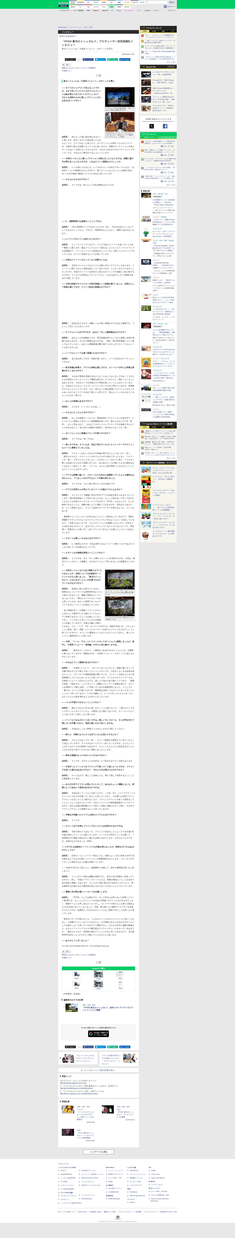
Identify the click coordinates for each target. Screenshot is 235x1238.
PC (112, 10)
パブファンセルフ (157, 1185)
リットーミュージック (115, 1170)
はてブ (102, 59)
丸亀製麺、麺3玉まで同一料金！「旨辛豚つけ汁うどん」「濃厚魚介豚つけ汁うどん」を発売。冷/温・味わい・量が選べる (160, 444)
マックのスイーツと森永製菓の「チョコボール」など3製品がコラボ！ (164, 533)
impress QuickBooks (158, 1178)
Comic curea (155, 1174)
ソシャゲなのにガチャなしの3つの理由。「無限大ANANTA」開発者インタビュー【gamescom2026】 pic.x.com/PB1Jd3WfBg (160, 170)
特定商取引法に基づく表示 (168, 1212)
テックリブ (131, 1199)
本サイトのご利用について (67, 1212)
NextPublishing (86, 1199)
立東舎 (110, 1181)
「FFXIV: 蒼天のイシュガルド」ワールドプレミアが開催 (125, 1114)
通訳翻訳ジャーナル (136, 1178)
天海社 (153, 1170)
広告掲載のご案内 (95, 1212)
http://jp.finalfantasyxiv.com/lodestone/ (76, 1088)
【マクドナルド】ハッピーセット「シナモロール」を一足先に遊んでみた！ (164, 524)
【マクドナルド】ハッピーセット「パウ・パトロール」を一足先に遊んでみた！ (164, 516)
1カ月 (172, 31)
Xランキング (151, 134)
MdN (128, 1189)
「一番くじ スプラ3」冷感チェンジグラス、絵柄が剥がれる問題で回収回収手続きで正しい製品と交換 (160, 43)
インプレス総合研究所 (68, 1178)
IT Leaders (64, 1181)
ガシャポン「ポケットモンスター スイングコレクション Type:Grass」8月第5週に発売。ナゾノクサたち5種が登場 (164, 236)
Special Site (151, 67)
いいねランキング (168, 137)
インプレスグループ (150, 1212)
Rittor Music (110, 1167)
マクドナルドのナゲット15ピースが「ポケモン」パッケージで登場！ (164, 492)
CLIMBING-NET (113, 1192)
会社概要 (138, 1212)
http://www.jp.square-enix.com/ (73, 1083)
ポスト (72, 59)
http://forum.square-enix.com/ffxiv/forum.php (79, 1094)
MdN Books (133, 1192)
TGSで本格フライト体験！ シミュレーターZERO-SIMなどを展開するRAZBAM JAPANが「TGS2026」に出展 (164, 417)
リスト (79, 59)
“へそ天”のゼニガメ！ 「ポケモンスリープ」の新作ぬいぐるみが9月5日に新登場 (164, 311)
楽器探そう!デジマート (115, 1174)
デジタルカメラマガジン (69, 1196)
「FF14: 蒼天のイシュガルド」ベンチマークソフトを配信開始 (85, 1135)
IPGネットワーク (154, 1188)
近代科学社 (109, 1196)
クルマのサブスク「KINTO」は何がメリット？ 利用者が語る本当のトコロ (164, 108)
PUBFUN (152, 1181)
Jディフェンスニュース (137, 1174)
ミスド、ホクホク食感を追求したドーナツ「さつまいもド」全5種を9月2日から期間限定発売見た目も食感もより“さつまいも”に (160, 48)
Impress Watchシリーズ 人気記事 (159, 424)
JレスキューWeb (135, 1181)
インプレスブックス (88, 1195)
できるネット (65, 1199)
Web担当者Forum (66, 1174)
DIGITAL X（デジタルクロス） (91, 1185)
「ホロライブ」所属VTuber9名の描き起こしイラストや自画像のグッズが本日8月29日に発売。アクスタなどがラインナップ (160, 59)
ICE (150, 1167)
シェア (90, 59)
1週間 (163, 31)
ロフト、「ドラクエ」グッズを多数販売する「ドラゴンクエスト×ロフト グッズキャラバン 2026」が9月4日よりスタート (160, 37)
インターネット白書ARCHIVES (71, 1203)
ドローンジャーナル (67, 1185)
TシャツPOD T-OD (115, 1178)
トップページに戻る (98, 1152)
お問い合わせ (82, 1212)
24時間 (154, 31)
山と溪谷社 (109, 1185)
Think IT (63, 1170)
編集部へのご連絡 (110, 1212)
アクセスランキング (153, 28)
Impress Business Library (89, 1178)
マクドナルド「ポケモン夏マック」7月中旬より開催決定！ (164, 479)
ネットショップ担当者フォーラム (92, 1174)
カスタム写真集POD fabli (160, 1195)
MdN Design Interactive (137, 1196)
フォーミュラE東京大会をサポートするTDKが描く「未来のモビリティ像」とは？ (164, 99)
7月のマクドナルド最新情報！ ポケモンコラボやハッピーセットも (161, 463)
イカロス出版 (131, 1167)
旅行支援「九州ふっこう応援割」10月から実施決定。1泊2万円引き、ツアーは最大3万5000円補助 (160, 439)
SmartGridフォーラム (88, 1170)
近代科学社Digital (114, 1199)
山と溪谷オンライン (115, 1188)
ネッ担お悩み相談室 (67, 1189)
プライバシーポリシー (125, 1212)
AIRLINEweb (134, 1170)
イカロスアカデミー (136, 1185)
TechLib (132, 1202)
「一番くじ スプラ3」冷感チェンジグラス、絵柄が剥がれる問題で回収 (164, 399)
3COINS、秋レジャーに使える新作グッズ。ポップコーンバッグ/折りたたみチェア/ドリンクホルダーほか (160, 455)
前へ (67, 65)
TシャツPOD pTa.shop (159, 1191)
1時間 (145, 31)
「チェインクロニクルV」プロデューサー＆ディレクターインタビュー (85, 1058)
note (114, 59)
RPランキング (149, 137)
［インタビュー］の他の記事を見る (98, 1070)
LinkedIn (126, 59)
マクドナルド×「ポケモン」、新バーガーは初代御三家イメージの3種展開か (164, 507)
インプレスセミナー (88, 1181)
